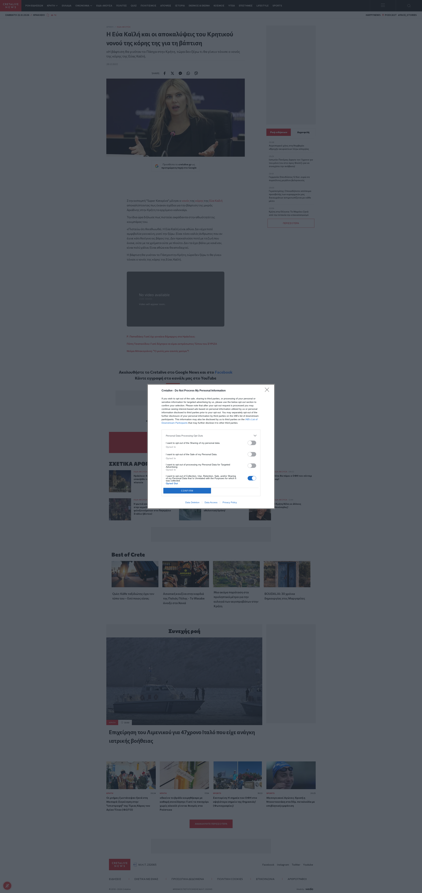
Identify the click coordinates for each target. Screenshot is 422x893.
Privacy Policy (230, 502)
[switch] (252, 443)
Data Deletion (192, 502)
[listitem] (211, 435)
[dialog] (211, 446)
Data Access (211, 502)
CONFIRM (187, 491)
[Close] (268, 391)
